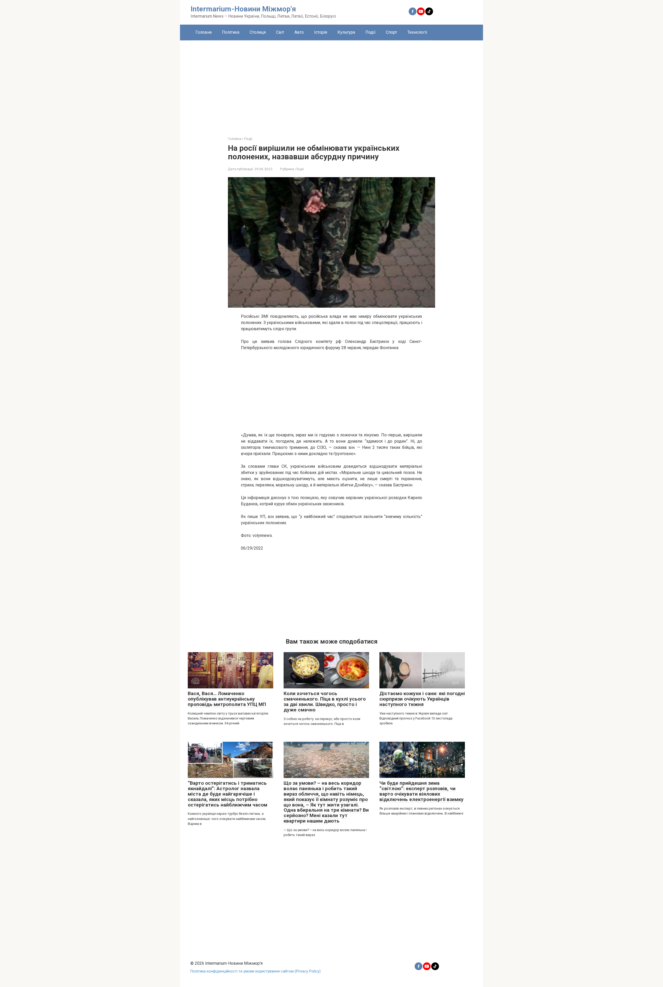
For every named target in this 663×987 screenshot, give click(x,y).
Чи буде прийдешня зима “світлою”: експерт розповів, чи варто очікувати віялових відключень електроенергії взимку (421, 791)
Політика (230, 32)
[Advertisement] (331, 84)
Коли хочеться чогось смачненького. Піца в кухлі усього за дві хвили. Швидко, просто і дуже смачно (325, 701)
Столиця (258, 32)
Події (370, 32)
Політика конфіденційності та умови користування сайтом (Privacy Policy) (255, 971)
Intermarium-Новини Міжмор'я (243, 9)
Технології (417, 32)
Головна (204, 32)
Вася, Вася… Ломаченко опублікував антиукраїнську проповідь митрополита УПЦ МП (227, 698)
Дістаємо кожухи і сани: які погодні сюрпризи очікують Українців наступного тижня (422, 698)
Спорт (391, 32)
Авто (299, 32)
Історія (320, 32)
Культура (346, 32)
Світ (280, 32)
